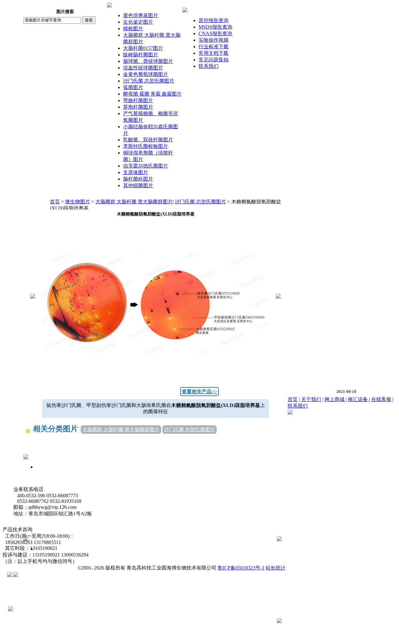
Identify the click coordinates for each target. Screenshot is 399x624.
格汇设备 (358, 399)
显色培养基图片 (140, 15)
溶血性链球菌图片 (143, 67)
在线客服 (381, 399)
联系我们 (209, 66)
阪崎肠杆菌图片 (140, 54)
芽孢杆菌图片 (138, 107)
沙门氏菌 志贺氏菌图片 (148, 80)
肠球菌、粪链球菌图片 (148, 61)
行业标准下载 (213, 46)
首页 (55, 201)
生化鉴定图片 (138, 22)
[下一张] (278, 297)
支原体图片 (135, 172)
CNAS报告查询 (215, 33)
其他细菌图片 (138, 185)
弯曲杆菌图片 (138, 100)
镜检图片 (133, 28)
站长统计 (276, 567)
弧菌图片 (133, 87)
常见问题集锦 (213, 59)
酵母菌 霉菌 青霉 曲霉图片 (152, 94)
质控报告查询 (213, 20)
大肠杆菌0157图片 (143, 48)
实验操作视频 (213, 40)
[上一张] (32, 297)
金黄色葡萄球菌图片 (145, 74)
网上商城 (335, 399)
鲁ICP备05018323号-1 (241, 567)
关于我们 (311, 399)
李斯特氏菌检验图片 (145, 146)
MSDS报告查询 (215, 27)
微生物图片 (77, 201)
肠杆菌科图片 (138, 179)
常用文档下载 (213, 53)
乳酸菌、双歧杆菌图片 (148, 139)
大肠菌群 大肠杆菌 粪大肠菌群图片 (134, 201)
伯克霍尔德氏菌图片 (145, 165)
